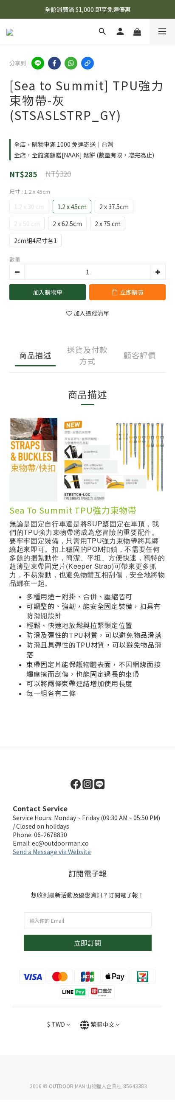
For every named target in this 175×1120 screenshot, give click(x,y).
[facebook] (54, 63)
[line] (37, 63)
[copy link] (87, 63)
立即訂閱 (87, 943)
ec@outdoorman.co (60, 843)
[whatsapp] (71, 63)
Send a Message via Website (52, 851)
